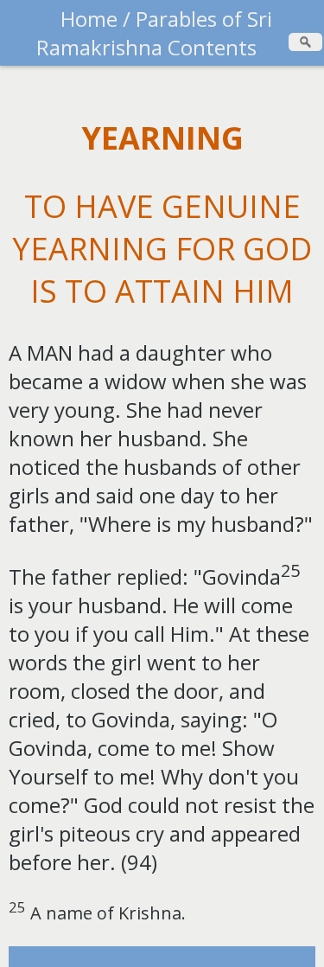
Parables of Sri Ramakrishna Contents (154, 32)
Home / (95, 18)
